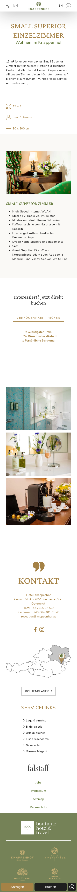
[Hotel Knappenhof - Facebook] (35, 630)
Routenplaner (37, 691)
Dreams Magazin (37, 751)
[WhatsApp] (72, 887)
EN (61, 6)
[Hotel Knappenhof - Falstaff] (38, 770)
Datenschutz (38, 807)
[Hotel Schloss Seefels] (54, 882)
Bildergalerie (34, 727)
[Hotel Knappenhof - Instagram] (41, 630)
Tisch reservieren (37, 739)
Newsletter (33, 745)
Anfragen (17, 887)
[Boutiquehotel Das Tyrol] (22, 882)
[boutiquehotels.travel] (38, 833)
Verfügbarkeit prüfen (38, 318)
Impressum (38, 791)
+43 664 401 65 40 (46, 612)
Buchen (50, 887)
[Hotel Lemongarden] (54, 861)
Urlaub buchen (36, 733)
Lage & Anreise (36, 720)
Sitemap (38, 799)
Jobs (39, 783)
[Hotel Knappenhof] (38, 11)
